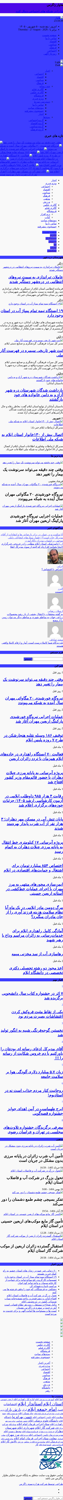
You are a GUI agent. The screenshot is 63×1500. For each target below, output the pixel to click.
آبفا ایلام (59, 1399)
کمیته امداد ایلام (45, 1445)
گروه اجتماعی (36, 120)
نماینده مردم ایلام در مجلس (34, 1442)
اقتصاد (53, 41)
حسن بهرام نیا (22, 1417)
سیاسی (53, 44)
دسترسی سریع (42, 101)
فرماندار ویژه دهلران (46, 1432)
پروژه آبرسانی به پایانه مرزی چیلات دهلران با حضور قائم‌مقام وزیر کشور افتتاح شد (30, 161)
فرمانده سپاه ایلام (30, 1431)
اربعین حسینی (6, 1399)
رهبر (47, 1390)
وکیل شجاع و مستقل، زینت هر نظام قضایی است (30, 1304)
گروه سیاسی (37, 126)
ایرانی (60, 566)
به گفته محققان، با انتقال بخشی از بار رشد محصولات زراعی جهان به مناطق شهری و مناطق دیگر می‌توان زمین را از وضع (32, 617)
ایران (24, 1410)
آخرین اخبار (44, 1362)
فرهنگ (53, 47)
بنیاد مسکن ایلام (25, 1413)
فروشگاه (39, 95)
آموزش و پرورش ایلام (44, 1399)
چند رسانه (44, 86)
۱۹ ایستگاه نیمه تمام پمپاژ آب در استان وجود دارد (31, 1276)
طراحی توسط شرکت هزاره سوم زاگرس (41, 1484)
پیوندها (46, 117)
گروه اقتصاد (37, 123)
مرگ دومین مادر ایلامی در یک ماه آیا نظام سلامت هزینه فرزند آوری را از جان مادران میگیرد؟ (34, 912)
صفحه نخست (49, 35)
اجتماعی (52, 50)
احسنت (59, 591)
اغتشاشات (10, 1404)
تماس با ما (51, 38)
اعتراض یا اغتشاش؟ (52, 569)
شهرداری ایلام (25, 1427)
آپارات (53, 247)
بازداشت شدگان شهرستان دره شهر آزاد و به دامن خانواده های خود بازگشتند (34, 394)
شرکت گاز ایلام (45, 1427)
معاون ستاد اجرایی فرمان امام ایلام (35, 1438)
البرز (60, 588)
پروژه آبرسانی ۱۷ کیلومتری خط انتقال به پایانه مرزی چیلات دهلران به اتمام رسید (32, 847)
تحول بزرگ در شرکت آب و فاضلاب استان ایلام (32, 1295)
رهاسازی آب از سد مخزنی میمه (37, 954)
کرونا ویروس (57, 1444)
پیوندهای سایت (36, 107)
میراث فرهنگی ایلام (54, 1441)
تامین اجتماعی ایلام (42, 1417)
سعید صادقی (56, 639)
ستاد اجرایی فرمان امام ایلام (33, 1424)
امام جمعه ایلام (42, 1409)
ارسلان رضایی (55, 611)
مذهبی (46, 198)
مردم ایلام (24, 1435)
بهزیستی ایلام (12, 1413)
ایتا (55, 244)
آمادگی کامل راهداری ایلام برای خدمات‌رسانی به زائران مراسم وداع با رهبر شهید (32, 935)
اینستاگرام (51, 238)
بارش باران (13, 1410)
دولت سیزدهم (10, 1421)
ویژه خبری (38, 98)
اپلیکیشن (52, 250)
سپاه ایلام (12, 1424)
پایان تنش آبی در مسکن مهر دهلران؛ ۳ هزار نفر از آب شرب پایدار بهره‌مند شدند (32, 823)
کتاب (47, 217)
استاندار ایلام (30, 1403)
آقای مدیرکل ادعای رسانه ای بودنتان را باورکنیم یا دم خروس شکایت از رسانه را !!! (32, 1053)
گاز (36, 1444)
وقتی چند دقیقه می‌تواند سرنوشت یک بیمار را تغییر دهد (32, 142)
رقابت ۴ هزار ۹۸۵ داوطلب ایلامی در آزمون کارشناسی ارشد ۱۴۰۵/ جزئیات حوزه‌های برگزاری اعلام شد (31, 168)
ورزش (46, 201)
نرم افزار (45, 214)
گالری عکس (37, 92)
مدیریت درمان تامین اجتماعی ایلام (45, 1435)
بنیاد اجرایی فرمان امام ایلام (44, 1413)
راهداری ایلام (56, 1424)
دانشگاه (46, 1387)
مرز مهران (12, 1434)
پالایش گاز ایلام (9, 1441)
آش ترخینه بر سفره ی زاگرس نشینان (36, 1307)
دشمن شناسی (22, 1421)
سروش (52, 241)
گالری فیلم (38, 89)
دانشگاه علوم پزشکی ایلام (43, 1420)
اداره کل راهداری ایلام (23, 1399)
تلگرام (53, 235)
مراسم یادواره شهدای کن (43, 1286)
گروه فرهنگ (37, 129)
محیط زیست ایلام (12, 1431)
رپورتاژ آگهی (50, 53)
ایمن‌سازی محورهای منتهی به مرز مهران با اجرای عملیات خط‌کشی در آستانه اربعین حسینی (34, 889)
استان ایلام (53, 1403)
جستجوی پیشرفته (34, 111)
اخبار (47, 70)
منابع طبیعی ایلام (7, 1439)
